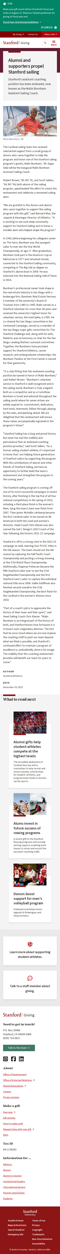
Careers (7, 1091)
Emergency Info (15, 1234)
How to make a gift (13, 1123)
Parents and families (14, 1193)
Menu (54, 44)
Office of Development (15, 1074)
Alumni (7, 1170)
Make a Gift (50, 34)
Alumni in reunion (12, 1176)
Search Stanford (16, 1230)
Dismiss (47, 27)
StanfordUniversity (30, 1213)
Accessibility (38, 1243)
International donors (14, 1187)
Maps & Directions (17, 1225)
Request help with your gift (17, 1129)
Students (8, 1198)
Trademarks (38, 1234)
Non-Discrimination (42, 1239)
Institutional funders (14, 1181)
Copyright (37, 1230)
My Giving (17, 34)
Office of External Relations (17, 1080)
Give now (8, 1112)
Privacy (36, 1225)
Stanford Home (15, 1220)
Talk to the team (17, 1048)
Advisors (7, 1164)
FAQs (5, 1135)
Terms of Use (38, 1220)
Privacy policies (11, 1097)
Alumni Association (13, 1086)
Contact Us (33, 34)
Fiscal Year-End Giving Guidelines (20, 22)
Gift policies (9, 1118)
